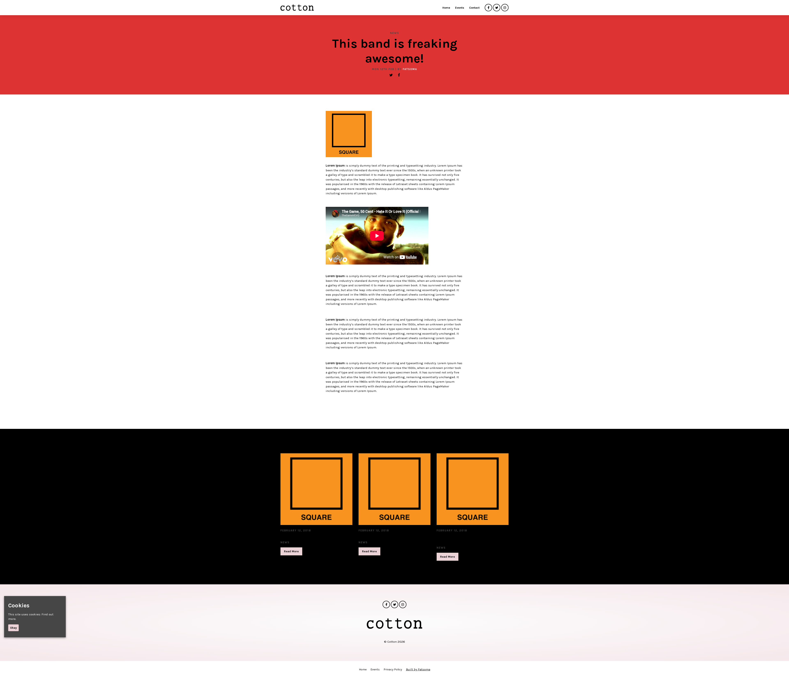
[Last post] (316, 489)
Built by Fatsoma (418, 669)
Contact (474, 7)
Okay (13, 628)
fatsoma (410, 69)
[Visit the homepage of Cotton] (297, 7)
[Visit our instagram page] (505, 8)
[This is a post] (394, 489)
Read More (291, 551)
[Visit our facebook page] (488, 8)
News (394, 33)
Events (459, 7)
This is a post (373, 536)
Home (446, 7)
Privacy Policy (393, 669)
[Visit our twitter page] (496, 8)
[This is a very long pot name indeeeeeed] (473, 489)
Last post (290, 536)
